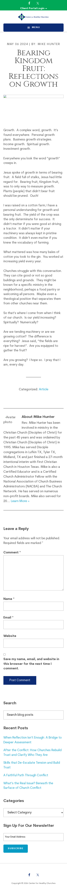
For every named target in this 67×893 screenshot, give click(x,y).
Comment (12, 552)
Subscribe (15, 848)
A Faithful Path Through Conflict (25, 775)
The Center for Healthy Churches (33, 17)
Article (43, 389)
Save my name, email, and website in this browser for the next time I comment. (31, 664)
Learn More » (20, 501)
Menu (36, 27)
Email (8, 617)
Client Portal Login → (33, 8)
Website (9, 636)
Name (8, 599)
